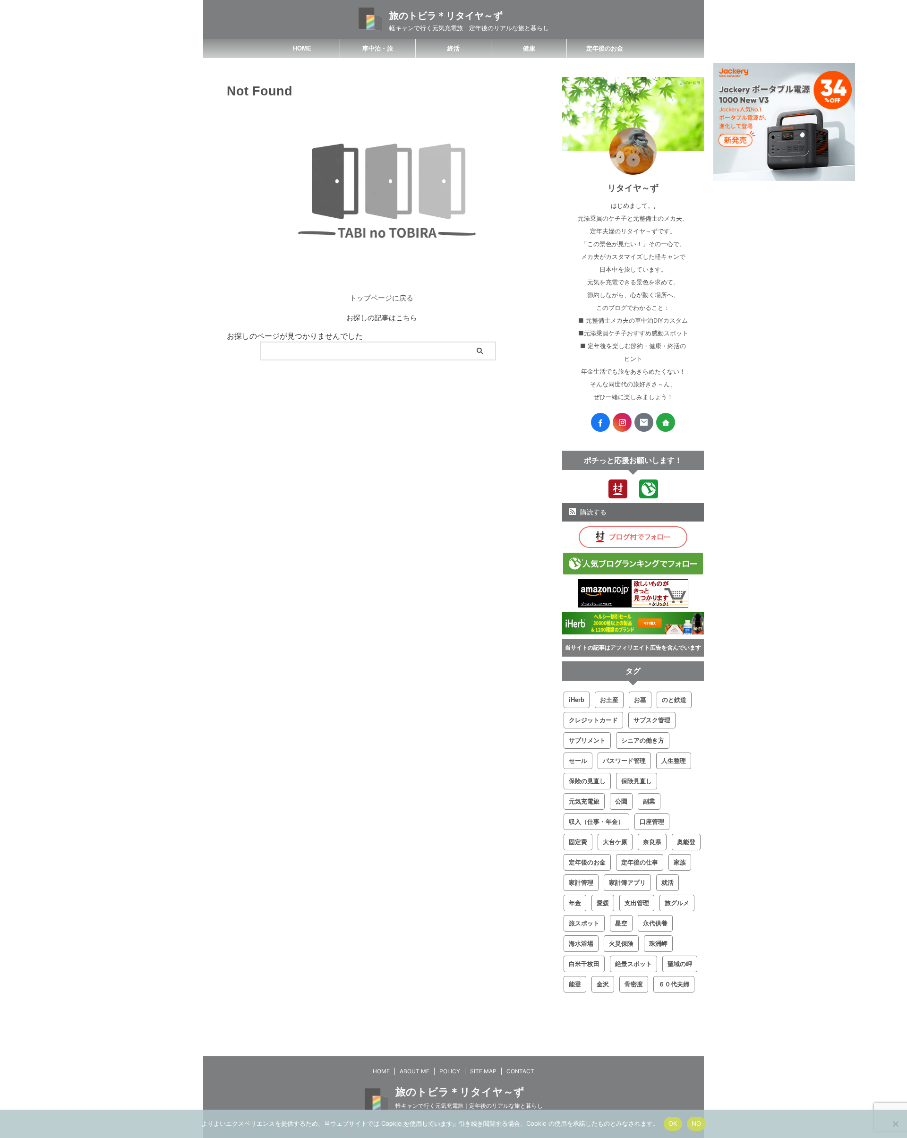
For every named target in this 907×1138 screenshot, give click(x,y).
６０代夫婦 (674, 984)
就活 (667, 882)
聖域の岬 (679, 963)
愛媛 (603, 903)
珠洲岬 (658, 943)
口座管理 (652, 821)
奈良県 (652, 842)
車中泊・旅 (377, 48)
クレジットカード (593, 720)
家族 (680, 862)
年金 (575, 903)
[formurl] (643, 422)
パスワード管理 (624, 760)
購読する (592, 512)
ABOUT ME (414, 1071)
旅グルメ (677, 903)
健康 (529, 48)
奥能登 (686, 842)
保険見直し (636, 781)
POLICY (449, 1071)
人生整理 (673, 760)
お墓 (640, 699)
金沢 (603, 984)
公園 (621, 801)
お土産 (609, 699)
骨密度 (634, 984)
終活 (453, 48)
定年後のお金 (604, 48)
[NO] (895, 1124)
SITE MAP (483, 1071)
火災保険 (621, 943)
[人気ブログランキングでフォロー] (633, 569)
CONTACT (520, 1071)
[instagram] (622, 422)
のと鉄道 (674, 699)
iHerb (576, 699)
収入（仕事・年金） (596, 821)
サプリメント (587, 740)
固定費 (578, 842)
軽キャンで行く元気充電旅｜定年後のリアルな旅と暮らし (469, 1105)
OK (672, 1123)
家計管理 (581, 882)
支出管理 (637, 903)
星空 (621, 923)
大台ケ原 (615, 842)
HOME (302, 48)
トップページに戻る (381, 297)
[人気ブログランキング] (648, 493)
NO (697, 1123)
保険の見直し (587, 781)
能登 (575, 984)
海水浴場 (581, 943)
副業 (649, 801)
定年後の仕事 (639, 862)
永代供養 (655, 923)
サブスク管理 (651, 720)
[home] (665, 422)
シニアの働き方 (642, 740)
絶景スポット (633, 963)
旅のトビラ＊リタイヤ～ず (446, 15)
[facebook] (600, 422)
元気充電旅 (584, 801)
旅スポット (584, 923)
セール (578, 760)
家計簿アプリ (627, 882)
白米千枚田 (584, 963)
